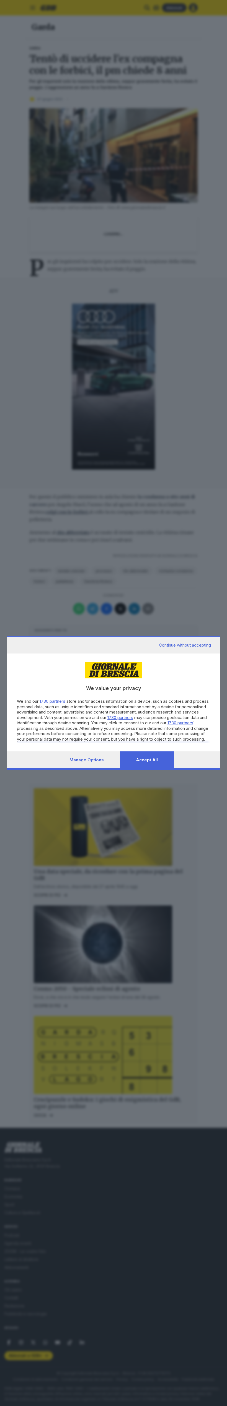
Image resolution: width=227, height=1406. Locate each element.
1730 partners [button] (52, 701)
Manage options (86, 759)
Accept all (147, 759)
